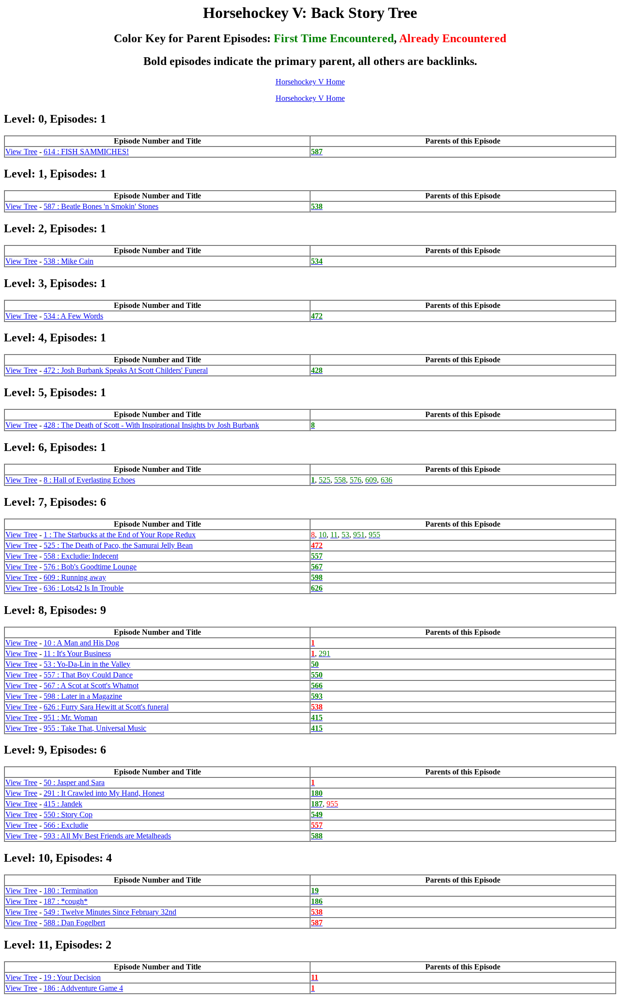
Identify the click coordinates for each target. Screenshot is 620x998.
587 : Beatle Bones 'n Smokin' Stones (101, 206)
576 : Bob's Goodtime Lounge (90, 567)
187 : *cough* (66, 901)
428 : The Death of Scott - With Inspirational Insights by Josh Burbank (151, 425)
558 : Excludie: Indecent (81, 556)
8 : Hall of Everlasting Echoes (89, 480)
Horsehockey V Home (310, 82)
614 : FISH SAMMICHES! (86, 151)
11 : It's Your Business (77, 653)
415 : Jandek (63, 804)
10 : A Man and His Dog (81, 643)
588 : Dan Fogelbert (74, 922)
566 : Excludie (66, 825)
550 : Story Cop (68, 814)
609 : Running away (75, 577)
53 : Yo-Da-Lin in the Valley (87, 664)
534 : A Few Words (73, 316)
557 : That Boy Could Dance (88, 675)
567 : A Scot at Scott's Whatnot (91, 685)
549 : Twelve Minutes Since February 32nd (110, 912)
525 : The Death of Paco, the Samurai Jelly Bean (118, 545)
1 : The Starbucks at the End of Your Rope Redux (120, 535)
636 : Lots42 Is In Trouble (84, 588)
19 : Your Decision (72, 977)
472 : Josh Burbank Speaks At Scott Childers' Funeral (126, 370)
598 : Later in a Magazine (83, 696)
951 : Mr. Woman (70, 717)
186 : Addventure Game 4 (83, 988)
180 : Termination (71, 890)
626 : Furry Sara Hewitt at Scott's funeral (106, 707)
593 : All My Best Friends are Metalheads (107, 836)
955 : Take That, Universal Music (95, 728)
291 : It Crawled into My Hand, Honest (104, 793)
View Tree (21, 151)
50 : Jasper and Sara (74, 782)
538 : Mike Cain (68, 261)
